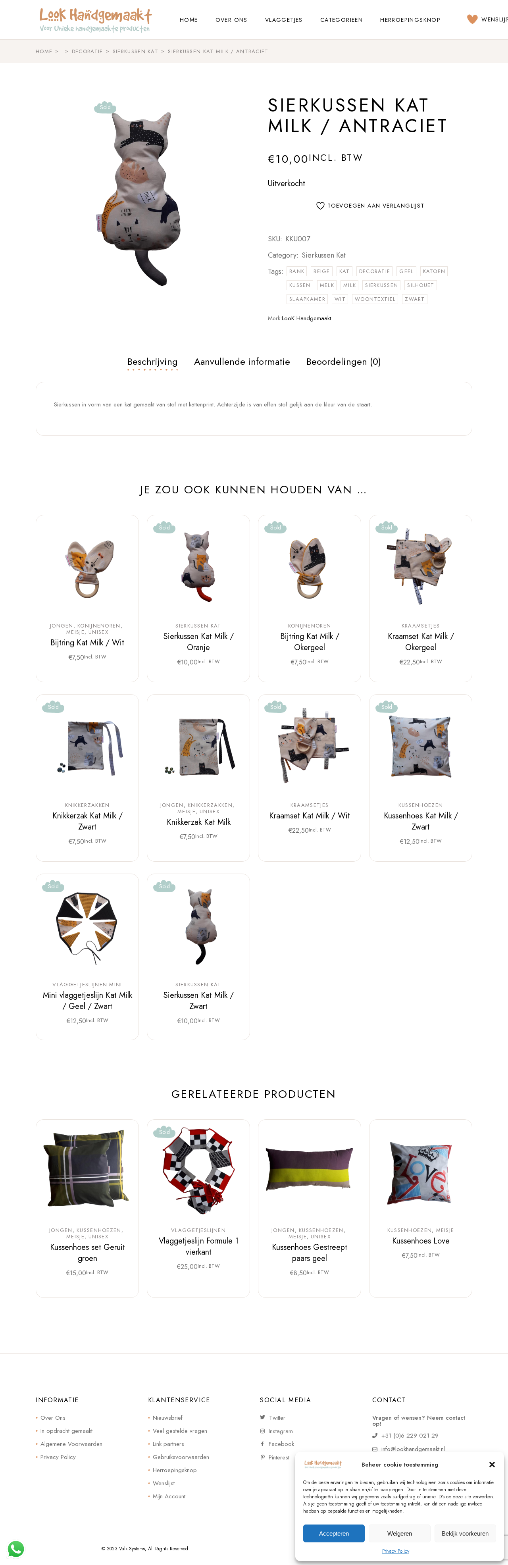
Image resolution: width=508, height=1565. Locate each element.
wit (340, 299)
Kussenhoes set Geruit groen (87, 1253)
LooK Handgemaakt (306, 318)
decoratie (375, 271)
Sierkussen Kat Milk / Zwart (199, 1000)
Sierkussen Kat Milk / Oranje (199, 642)
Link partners (168, 1444)
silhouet (420, 285)
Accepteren (334, 1533)
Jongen (61, 626)
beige (322, 271)
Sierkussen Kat (324, 255)
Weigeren (399, 1533)
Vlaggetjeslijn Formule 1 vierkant (199, 1246)
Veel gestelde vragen (180, 1430)
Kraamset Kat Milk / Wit (309, 816)
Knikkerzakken (87, 805)
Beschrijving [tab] (152, 361)
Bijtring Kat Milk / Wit (87, 643)
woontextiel (375, 299)
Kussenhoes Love (421, 1241)
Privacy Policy (395, 1551)
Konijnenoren (99, 626)
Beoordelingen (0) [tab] (343, 361)
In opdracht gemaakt (66, 1430)
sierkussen (381, 285)
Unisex (98, 632)
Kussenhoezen (420, 805)
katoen (434, 271)
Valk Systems (132, 1548)
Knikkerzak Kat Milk (199, 822)
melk (327, 285)
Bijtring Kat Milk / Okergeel (309, 642)
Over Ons (52, 1417)
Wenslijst (164, 1483)
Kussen (300, 285)
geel (406, 271)
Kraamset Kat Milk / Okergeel (421, 642)
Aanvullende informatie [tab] (242, 361)
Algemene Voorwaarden (71, 1444)
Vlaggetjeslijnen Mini (87, 985)
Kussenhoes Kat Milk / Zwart (421, 821)
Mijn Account (169, 1496)
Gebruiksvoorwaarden (181, 1457)
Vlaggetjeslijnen (198, 1230)
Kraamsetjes (421, 626)
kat (344, 271)
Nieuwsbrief (168, 1417)
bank (296, 271)
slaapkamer (307, 299)
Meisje (75, 632)
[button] (492, 1465)
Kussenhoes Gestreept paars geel (309, 1253)
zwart (415, 299)
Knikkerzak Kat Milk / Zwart (87, 821)
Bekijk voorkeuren (465, 1533)
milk (349, 285)
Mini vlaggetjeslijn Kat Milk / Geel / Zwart (87, 1000)
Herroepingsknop (175, 1470)
